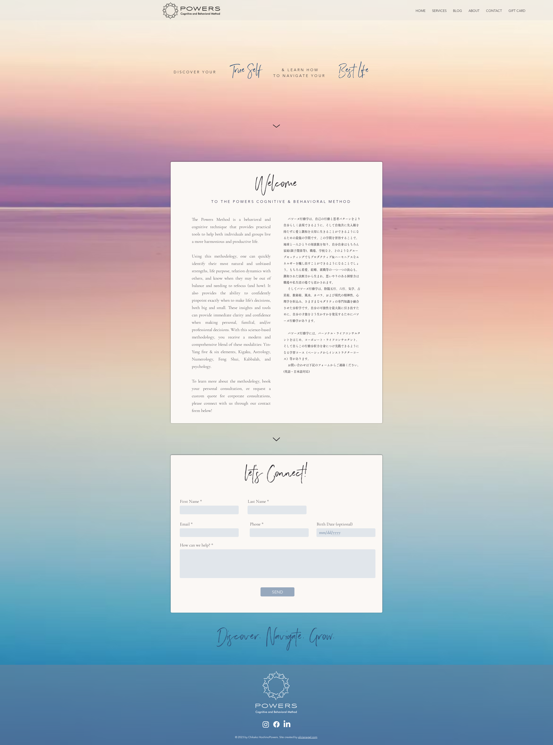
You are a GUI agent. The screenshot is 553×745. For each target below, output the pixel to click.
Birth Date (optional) (335, 524)
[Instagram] (266, 724)
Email (185, 524)
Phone (255, 524)
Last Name (257, 501)
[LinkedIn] (287, 724)
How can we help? (195, 545)
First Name (189, 501)
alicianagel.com (307, 737)
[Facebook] (276, 724)
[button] (439, 10)
